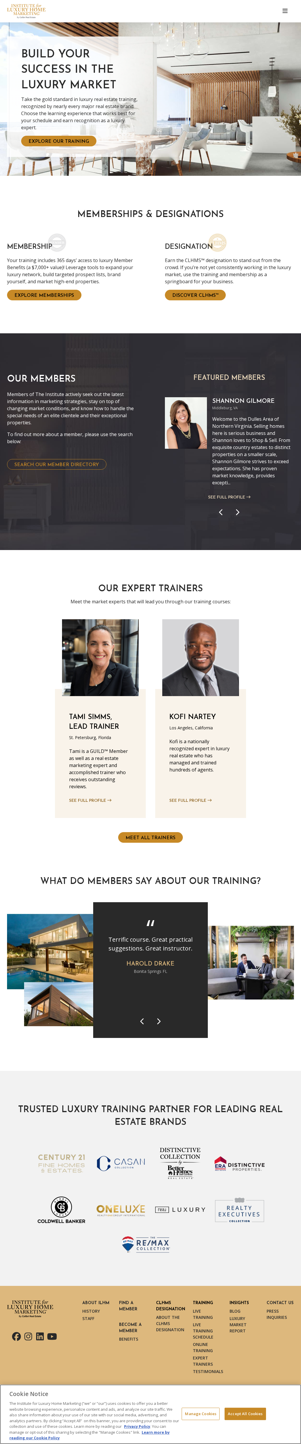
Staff (88, 1318)
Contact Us (280, 1303)
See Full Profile (227, 497)
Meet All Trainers (150, 838)
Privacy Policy (137, 1426)
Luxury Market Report (238, 1325)
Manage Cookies (200, 1413)
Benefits (128, 1339)
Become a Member (130, 1328)
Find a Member (128, 1306)
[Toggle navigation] (285, 11)
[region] (150, 1414)
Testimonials (208, 1371)
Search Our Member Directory (56, 465)
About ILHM (95, 1303)
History (91, 1311)
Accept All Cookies (245, 1413)
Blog (235, 1311)
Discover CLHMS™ (195, 295)
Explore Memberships (44, 295)
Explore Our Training (59, 141)
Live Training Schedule (203, 1331)
